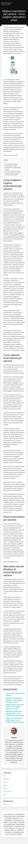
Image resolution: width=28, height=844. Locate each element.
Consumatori (6, 779)
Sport (4, 794)
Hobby (4, 788)
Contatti (5, 804)
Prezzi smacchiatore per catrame (13, 171)
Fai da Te (5, 782)
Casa (4, 775)
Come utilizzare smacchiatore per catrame (13, 168)
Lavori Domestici (7, 791)
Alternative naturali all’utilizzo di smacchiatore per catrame (12, 173)
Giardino (5, 785)
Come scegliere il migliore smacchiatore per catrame (11, 164)
